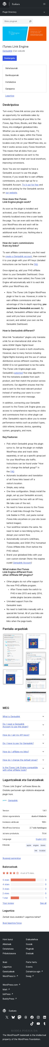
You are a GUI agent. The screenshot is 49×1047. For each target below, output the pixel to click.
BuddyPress (10, 998)
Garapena (10, 88)
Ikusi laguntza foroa (12, 923)
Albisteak (7, 944)
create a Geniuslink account (18, 256)
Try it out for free (30, 184)
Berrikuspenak (12, 75)
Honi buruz (8, 939)
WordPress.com (11, 984)
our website (11, 192)
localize (42, 851)
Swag (30, 976)
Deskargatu (9, 58)
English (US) (41, 839)
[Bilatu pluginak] (30, 21)
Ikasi (5, 962)
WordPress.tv (10, 976)
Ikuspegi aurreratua (12, 858)
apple (29, 845)
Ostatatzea (8, 948)
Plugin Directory (9, 12)
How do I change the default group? (20, 760)
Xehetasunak (11, 68)
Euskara (12, 1010)
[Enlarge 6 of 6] (43, 694)
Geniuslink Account (22, 562)
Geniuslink (7, 51)
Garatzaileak (9, 971)
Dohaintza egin (34, 971)
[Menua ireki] (45, 4)
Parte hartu (31, 962)
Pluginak (30, 948)
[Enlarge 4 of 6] (43, 655)
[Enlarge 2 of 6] (20, 672)
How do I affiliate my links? (16, 751)
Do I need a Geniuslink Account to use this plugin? (15, 725)
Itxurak (29, 944)
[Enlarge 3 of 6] (43, 637)
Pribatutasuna (9, 953)
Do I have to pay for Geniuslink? (18, 743)
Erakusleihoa (32, 939)
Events (29, 966)
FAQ (36, 264)
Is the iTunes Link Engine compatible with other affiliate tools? (20, 768)
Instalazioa (10, 82)
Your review (8, 903)
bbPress (8, 994)
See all (43, 903)
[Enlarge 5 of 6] (43, 681)
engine (36, 845)
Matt (6, 989)
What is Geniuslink (11, 716)
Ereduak (30, 953)
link (36, 851)
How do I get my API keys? (16, 735)
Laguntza (9, 95)
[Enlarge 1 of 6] (20, 637)
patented (18, 373)
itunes (43, 845)
